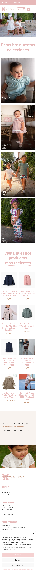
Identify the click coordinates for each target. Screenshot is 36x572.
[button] (33, 534)
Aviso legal (30, 569)
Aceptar (18, 555)
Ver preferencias (18, 565)
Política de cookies (8, 569)
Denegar (18, 560)
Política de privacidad (20, 569)
